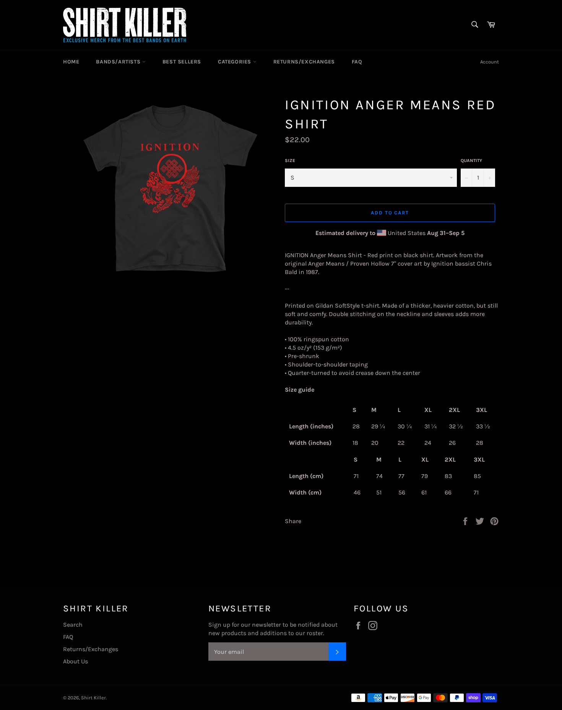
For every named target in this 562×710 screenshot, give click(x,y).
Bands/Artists (119, 61)
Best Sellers (181, 61)
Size (290, 160)
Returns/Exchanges (304, 61)
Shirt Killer (93, 697)
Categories (235, 61)
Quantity (471, 160)
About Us (75, 661)
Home (71, 61)
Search (73, 624)
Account (489, 62)
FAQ (357, 61)
